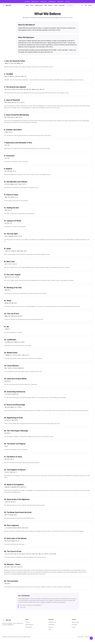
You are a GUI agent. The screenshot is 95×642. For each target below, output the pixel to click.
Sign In (90, 5)
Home (27, 5)
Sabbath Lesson (35, 1)
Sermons (50, 5)
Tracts (55, 5)
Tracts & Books (43, 1)
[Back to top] (91, 638)
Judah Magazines (52, 1)
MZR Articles (51, 624)
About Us (27, 622)
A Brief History (28, 627)
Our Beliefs (27, 1)
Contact (73, 627)
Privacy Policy (80, 636)
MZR (45, 5)
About (31, 5)
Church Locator (75, 622)
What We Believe (29, 624)
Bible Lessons (60, 1)
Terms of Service (89, 636)
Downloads (67, 1)
